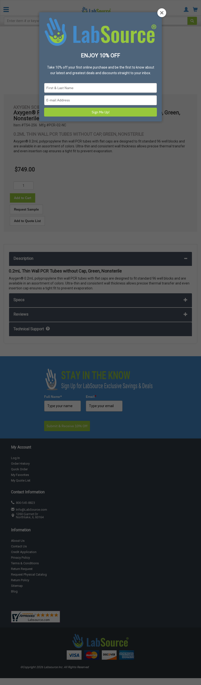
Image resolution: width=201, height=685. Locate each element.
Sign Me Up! (101, 112)
